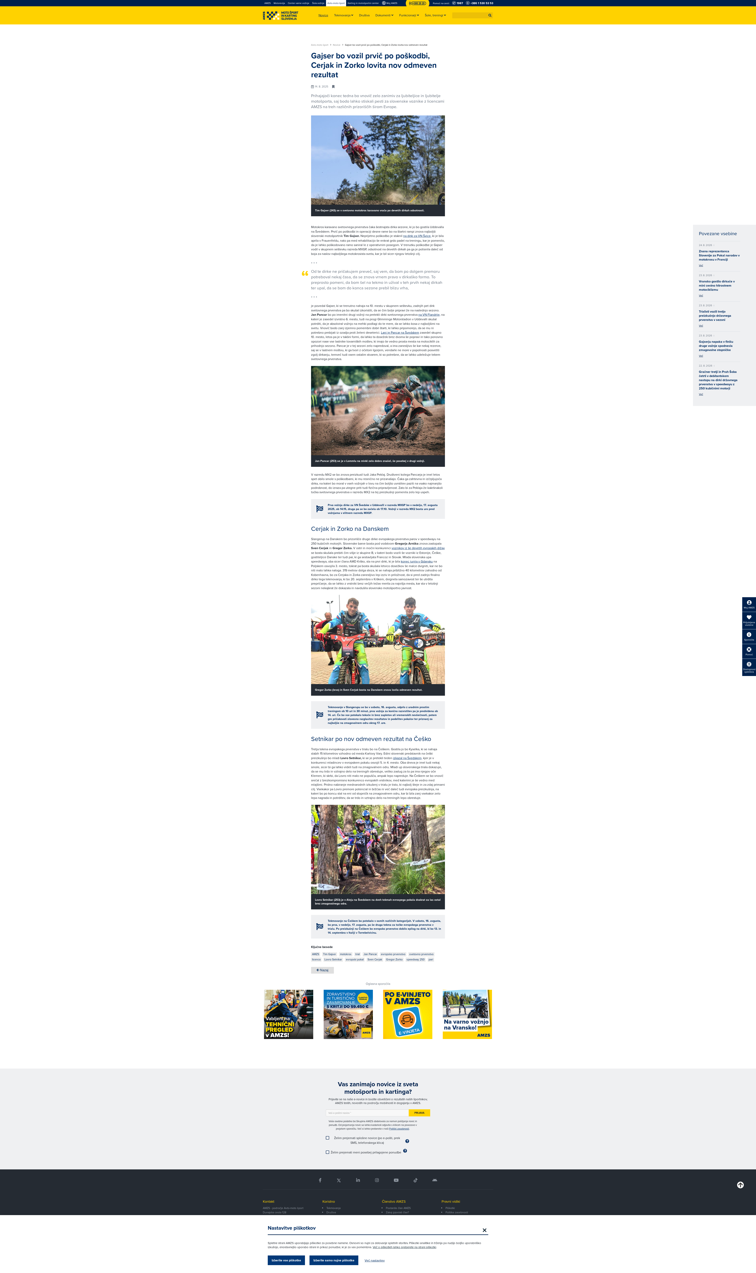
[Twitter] (339, 1180)
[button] (490, 15)
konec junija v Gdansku (417, 561)
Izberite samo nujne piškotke (333, 1260)
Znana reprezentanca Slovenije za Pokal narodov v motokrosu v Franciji (719, 255)
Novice (337, 45)
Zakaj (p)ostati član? (397, 1212)
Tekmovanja (333, 1208)
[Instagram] (376, 1180)
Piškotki (450, 1208)
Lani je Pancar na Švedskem (400, 332)
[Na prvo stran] (280, 15)
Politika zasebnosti (457, 1212)
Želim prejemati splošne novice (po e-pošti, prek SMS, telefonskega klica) (367, 1140)
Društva (331, 1212)
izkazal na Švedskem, (407, 758)
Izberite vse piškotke (286, 1260)
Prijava (419, 1113)
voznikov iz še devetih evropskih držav (418, 548)
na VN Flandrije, (429, 314)
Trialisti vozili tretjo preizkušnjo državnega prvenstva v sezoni (715, 315)
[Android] (434, 1180)
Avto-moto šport (320, 45)
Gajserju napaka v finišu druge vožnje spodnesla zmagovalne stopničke (716, 345)
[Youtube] (396, 1180)
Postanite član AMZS (398, 1208)
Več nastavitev (375, 1260)
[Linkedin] (358, 1180)
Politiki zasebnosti (399, 1128)
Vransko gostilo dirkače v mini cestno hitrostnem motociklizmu (717, 285)
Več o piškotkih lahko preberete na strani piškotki (404, 1247)
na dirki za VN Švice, (417, 236)
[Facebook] (320, 1180)
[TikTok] (415, 1180)
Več (701, 265)
